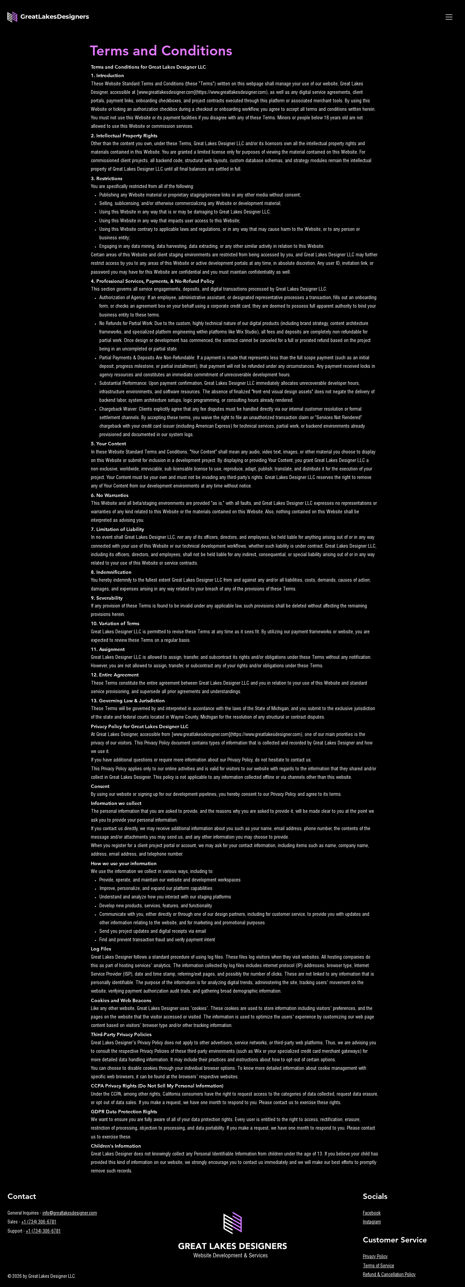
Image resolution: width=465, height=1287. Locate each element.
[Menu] (449, 16)
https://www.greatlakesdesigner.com (231, 92)
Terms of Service (378, 1266)
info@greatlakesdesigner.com (70, 1213)
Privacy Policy (375, 1257)
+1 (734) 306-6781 (39, 1222)
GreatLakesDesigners (54, 16)
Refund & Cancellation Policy (389, 1275)
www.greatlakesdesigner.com (166, 92)
